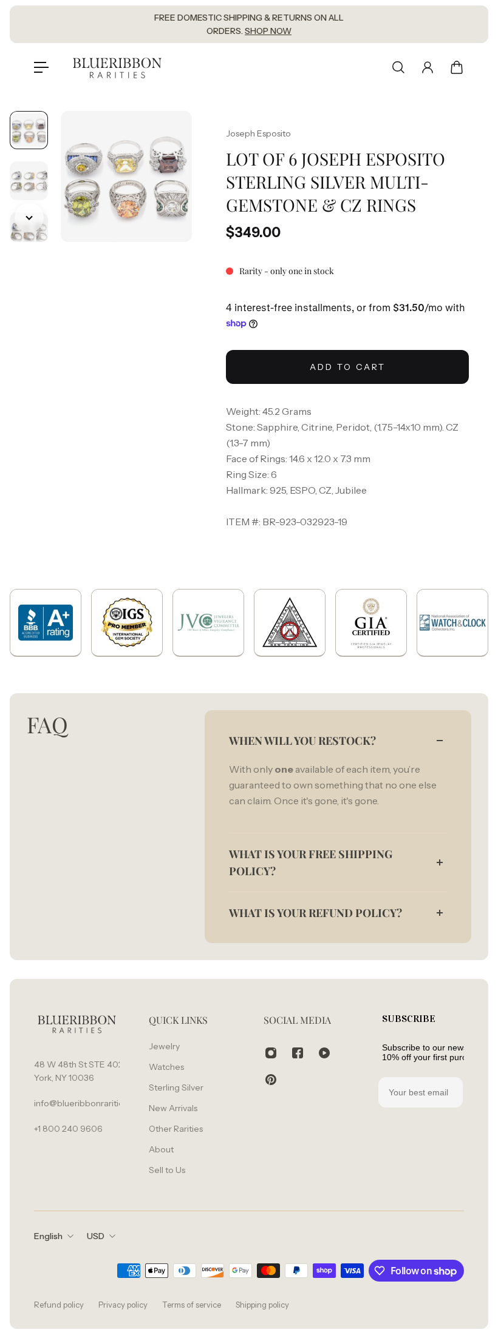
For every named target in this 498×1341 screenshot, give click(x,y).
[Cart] (456, 67)
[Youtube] (324, 1053)
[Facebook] (297, 1053)
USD (95, 1236)
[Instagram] (271, 1053)
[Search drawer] (398, 67)
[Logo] (117, 67)
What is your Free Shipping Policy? (310, 862)
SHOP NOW (268, 30)
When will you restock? (302, 740)
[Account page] (427, 67)
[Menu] (41, 67)
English (48, 1236)
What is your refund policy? (315, 913)
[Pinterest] (271, 1079)
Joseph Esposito (258, 133)
